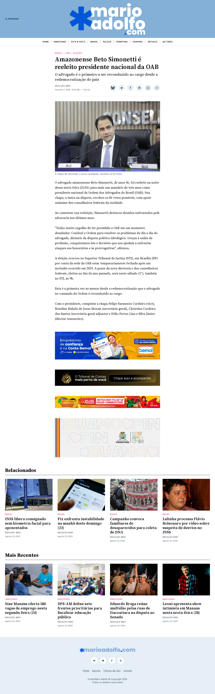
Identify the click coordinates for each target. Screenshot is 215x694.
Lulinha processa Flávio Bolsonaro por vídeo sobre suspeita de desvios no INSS (186, 526)
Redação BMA (63, 86)
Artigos (152, 42)
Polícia (107, 42)
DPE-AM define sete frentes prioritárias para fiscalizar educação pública (80, 611)
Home (45, 42)
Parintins (121, 42)
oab (67, 53)
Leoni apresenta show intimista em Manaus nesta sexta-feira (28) (182, 608)
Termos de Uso (112, 670)
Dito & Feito (78, 42)
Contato (127, 670)
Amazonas (60, 42)
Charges (138, 42)
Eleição (77, 53)
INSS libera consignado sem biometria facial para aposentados (28, 523)
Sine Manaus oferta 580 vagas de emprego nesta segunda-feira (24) (26, 608)
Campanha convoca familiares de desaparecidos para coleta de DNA (133, 526)
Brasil (94, 42)
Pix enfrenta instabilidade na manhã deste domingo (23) (81, 523)
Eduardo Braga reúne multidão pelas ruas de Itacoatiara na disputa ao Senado (132, 611)
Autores (167, 42)
